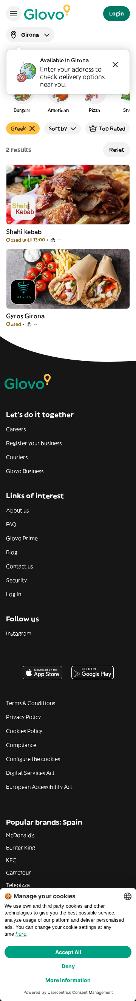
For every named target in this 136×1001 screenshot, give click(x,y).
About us (17, 510)
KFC (11, 860)
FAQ (11, 524)
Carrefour (18, 872)
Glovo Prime (22, 538)
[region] (68, 96)
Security (16, 580)
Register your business (34, 443)
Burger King (20, 847)
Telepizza (18, 885)
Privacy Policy (23, 717)
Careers (16, 429)
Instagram (18, 633)
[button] (22, 96)
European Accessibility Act (39, 786)
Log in (13, 594)
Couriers (17, 457)
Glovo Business (24, 471)
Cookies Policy (24, 731)
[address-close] (115, 64)
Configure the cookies (33, 758)
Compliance (21, 744)
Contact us (19, 566)
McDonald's (20, 835)
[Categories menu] (13, 13)
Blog (11, 552)
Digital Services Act (30, 772)
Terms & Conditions (30, 703)
